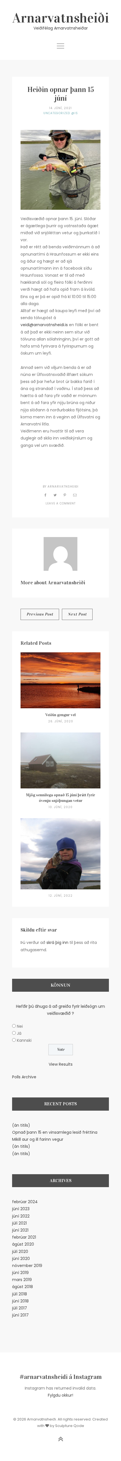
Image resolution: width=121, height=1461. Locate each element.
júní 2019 (20, 1272)
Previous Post (39, 614)
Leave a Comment (61, 503)
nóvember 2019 (27, 1265)
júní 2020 (21, 1258)
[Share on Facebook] (45, 495)
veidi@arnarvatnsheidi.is (44, 325)
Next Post (77, 614)
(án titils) (21, 1125)
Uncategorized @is (60, 113)
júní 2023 (21, 1209)
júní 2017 (20, 1315)
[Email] (75, 495)
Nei (20, 1026)
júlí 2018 (19, 1294)
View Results (61, 1064)
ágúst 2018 (22, 1286)
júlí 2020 (20, 1251)
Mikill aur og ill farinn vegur (37, 1139)
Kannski (24, 1040)
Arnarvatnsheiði (60, 18)
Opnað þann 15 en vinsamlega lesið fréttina (54, 1132)
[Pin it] (65, 495)
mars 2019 (22, 1279)
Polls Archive (24, 1077)
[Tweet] (55, 495)
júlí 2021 (19, 1223)
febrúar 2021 (24, 1237)
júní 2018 (20, 1301)
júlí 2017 (19, 1308)
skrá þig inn (57, 942)
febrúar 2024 (25, 1202)
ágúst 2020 (23, 1244)
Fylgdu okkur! (60, 1395)
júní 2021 (20, 1230)
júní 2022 (21, 1216)
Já (19, 1033)
